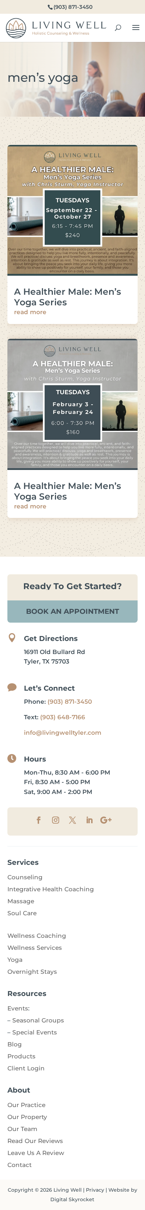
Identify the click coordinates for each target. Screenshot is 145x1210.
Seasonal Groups (38, 1020)
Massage (20, 901)
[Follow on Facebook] (39, 820)
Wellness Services (34, 947)
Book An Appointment (72, 611)
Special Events (34, 1032)
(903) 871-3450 (70, 701)
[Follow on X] (72, 820)
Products (21, 1056)
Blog (14, 1044)
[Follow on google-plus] (106, 820)
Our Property (27, 1116)
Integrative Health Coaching (50, 889)
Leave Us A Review (35, 1152)
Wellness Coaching (36, 935)
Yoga (15, 959)
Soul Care (22, 913)
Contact (19, 1164)
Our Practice (26, 1104)
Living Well (67, 1190)
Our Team (22, 1128)
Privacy (95, 1190)
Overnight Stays (32, 971)
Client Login (26, 1068)
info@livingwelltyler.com (62, 732)
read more (30, 312)
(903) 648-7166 (62, 717)
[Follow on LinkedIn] (89, 820)
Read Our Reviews (35, 1140)
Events (17, 1008)
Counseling (25, 877)
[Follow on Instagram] (56, 820)
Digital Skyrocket (72, 1199)
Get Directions (51, 638)
